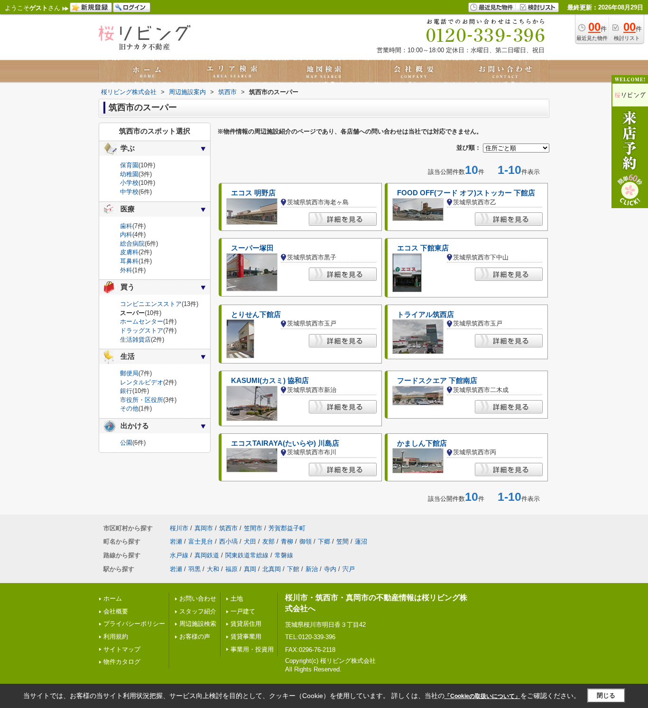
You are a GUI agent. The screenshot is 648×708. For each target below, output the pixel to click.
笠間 (342, 541)
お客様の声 (194, 636)
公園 (126, 442)
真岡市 (203, 528)
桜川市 (179, 528)
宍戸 (349, 569)
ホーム (112, 598)
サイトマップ (121, 649)
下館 (293, 569)
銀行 (126, 390)
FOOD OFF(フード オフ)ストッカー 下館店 (466, 193)
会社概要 (115, 611)
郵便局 (129, 373)
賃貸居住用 (246, 623)
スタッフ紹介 (197, 611)
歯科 (126, 226)
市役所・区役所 (141, 399)
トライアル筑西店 (425, 314)
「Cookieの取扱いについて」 (482, 696)
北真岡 (271, 569)
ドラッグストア (141, 330)
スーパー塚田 (252, 248)
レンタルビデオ (141, 382)
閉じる (606, 695)
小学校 (129, 182)
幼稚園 (129, 174)
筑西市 (228, 528)
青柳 (287, 541)
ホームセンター (141, 321)
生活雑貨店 (135, 339)
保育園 (129, 165)
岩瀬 (176, 541)
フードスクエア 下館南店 (437, 380)
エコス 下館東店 (423, 248)
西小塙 (228, 541)
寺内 (330, 569)
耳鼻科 (129, 261)
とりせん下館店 (256, 314)
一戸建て (243, 611)
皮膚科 (129, 252)
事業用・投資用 (252, 649)
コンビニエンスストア (151, 303)
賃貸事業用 (246, 636)
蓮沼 (361, 541)
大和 (213, 569)
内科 (126, 234)
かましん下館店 (422, 443)
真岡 (250, 569)
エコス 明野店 (253, 193)
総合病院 (132, 243)
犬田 (250, 541)
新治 (311, 569)
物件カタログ (121, 661)
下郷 (324, 541)
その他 (129, 408)
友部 (268, 541)
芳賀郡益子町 (286, 528)
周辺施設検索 (197, 623)
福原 (231, 569)
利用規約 (115, 636)
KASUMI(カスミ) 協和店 (270, 380)
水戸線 (179, 555)
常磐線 (284, 555)
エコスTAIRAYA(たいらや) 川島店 (285, 443)
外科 (126, 270)
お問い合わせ (197, 598)
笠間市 (253, 528)
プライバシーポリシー (134, 623)
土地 (237, 598)
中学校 (129, 191)
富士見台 (200, 541)
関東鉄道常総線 (246, 555)
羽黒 (194, 569)
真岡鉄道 (206, 555)
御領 (305, 541)
